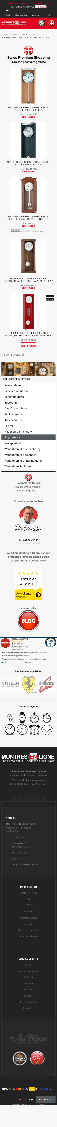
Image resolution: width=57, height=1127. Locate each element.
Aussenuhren (12, 385)
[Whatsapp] (37, 798)
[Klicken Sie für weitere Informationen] (28, 650)
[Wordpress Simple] (13, 798)
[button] (21, 12)
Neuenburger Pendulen (18, 431)
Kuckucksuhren (14, 414)
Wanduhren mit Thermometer (23, 460)
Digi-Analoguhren (15, 408)
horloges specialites (12, 37)
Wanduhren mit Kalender (20, 455)
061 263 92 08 (30, 540)
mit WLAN (10, 426)
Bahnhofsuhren (14, 397)
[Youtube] (43, 798)
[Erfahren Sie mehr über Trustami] (4, 662)
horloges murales (22, 34)
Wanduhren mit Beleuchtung (22, 449)
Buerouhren (11, 402)
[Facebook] (19, 798)
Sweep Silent (12, 443)
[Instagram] (25, 798)
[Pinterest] (31, 798)
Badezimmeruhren (16, 391)
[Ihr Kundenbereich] (50, 11)
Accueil (5, 34)
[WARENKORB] (35, 11)
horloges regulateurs (16, 379)
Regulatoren (12, 437)
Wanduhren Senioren (17, 466)
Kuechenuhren (13, 420)
